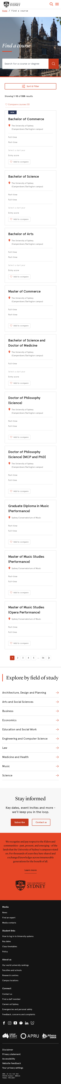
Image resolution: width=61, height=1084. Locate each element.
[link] (5, 11)
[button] (51, 4)
